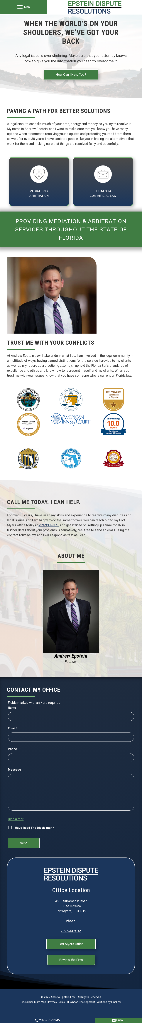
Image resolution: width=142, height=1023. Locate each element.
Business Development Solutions (87, 1002)
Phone (12, 749)
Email (12, 728)
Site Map (41, 1002)
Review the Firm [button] (71, 960)
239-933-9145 (48, 525)
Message (14, 769)
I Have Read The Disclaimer (33, 828)
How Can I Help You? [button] (71, 74)
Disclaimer (15, 819)
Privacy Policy (56, 1002)
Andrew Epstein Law (63, 997)
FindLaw (116, 1002)
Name (12, 707)
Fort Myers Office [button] (71, 944)
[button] (23, 7)
